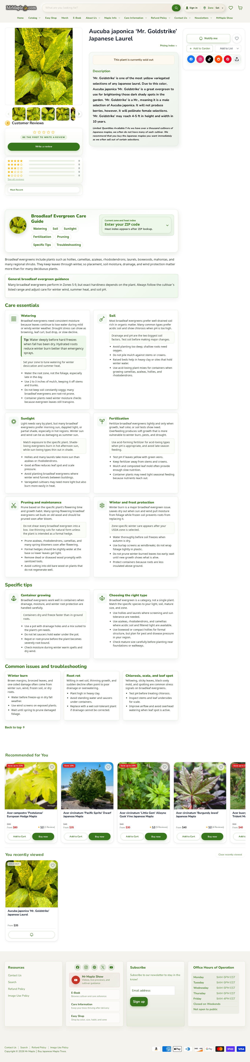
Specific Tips (42, 245)
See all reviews (16, 179)
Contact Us (181, 18)
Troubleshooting (69, 245)
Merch (64, 18)
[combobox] (107, 8)
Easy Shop (51, 18)
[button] (18, 114)
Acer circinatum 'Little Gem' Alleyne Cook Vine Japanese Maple (143, 814)
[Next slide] (79, 114)
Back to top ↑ (15, 727)
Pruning (63, 237)
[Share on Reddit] (218, 59)
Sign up (139, 1001)
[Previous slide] (9, 114)
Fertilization (42, 237)
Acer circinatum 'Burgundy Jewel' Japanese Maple (197, 814)
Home (20, 18)
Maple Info (110, 18)
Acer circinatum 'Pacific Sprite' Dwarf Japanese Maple (87, 814)
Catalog (33, 18)
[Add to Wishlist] (236, 38)
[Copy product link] (237, 59)
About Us (91, 18)
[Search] (176, 7)
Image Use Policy (18, 996)
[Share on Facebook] (191, 59)
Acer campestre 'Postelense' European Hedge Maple (25, 814)
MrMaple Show (224, 18)
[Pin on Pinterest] (228, 59)
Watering (40, 229)
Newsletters (202, 18)
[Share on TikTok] (209, 59)
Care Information (134, 18)
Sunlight (70, 229)
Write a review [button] (43, 146)
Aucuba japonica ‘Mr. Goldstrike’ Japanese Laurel (28, 912)
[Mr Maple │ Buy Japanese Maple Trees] (24, 8)
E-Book (77, 18)
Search (12, 982)
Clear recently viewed (230, 854)
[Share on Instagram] (200, 59)
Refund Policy (159, 18)
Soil (55, 229)
